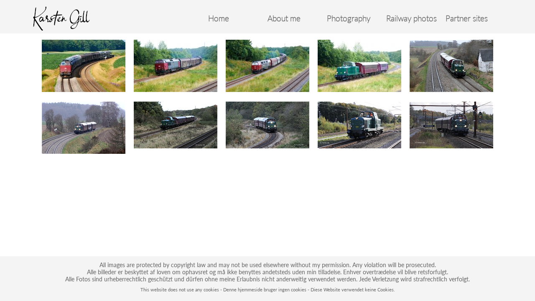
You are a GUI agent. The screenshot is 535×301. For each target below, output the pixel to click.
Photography (348, 18)
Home (218, 18)
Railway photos (411, 18)
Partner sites (467, 18)
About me (284, 18)
